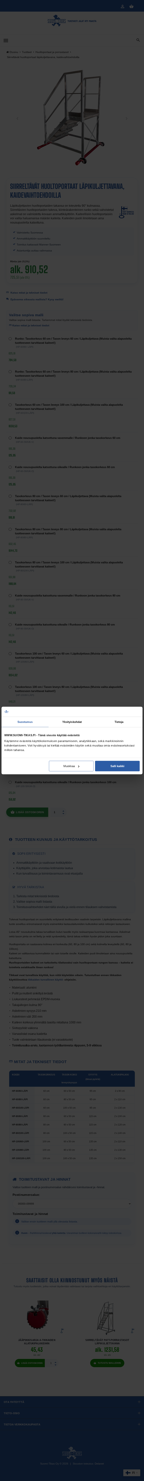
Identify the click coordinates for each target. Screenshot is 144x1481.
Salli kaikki (117, 766)
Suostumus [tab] (25, 721)
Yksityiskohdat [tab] (72, 721)
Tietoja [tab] (119, 721)
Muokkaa (69, 766)
